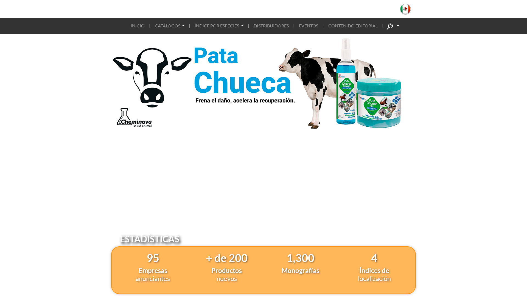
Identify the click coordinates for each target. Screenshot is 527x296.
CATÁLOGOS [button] (168, 25)
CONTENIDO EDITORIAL (353, 25)
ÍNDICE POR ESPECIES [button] (217, 25)
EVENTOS (308, 25)
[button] (408, 9)
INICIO (138, 25)
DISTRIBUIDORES (271, 25)
